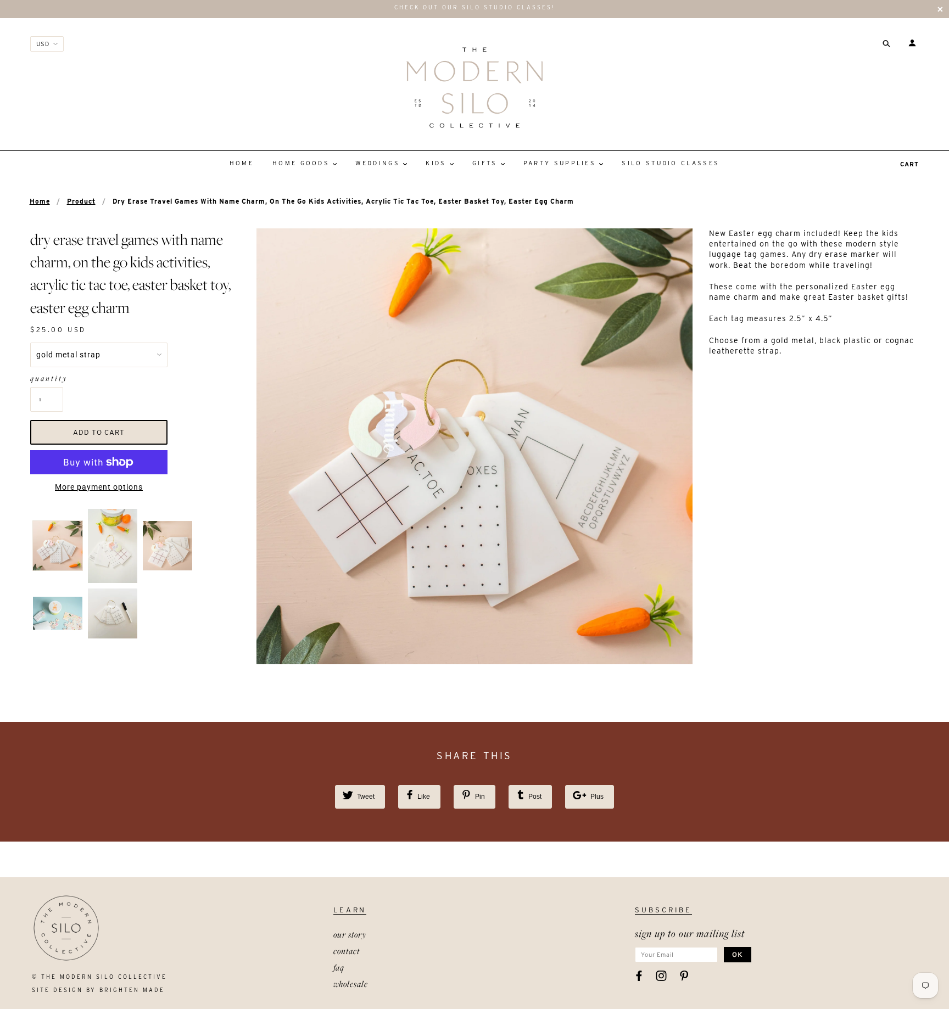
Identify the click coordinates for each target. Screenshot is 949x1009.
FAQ (338, 967)
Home (40, 201)
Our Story (349, 934)
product (81, 201)
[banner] (474, 87)
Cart (909, 164)
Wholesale (350, 984)
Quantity (46, 378)
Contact (346, 951)
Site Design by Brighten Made (98, 989)
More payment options (99, 487)
